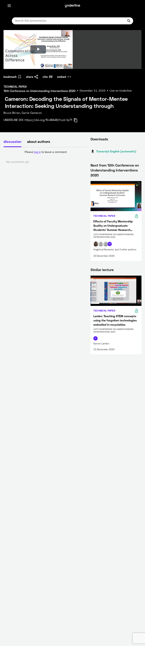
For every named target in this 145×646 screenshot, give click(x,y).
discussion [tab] (12, 141)
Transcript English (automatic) (116, 151)
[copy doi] (77, 120)
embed (61, 76)
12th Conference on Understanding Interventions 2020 (115, 170)
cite (45, 76)
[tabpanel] (46, 157)
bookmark (10, 76)
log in (37, 152)
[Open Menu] (9, 5)
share (29, 76)
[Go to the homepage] (72, 5)
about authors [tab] (38, 141)
